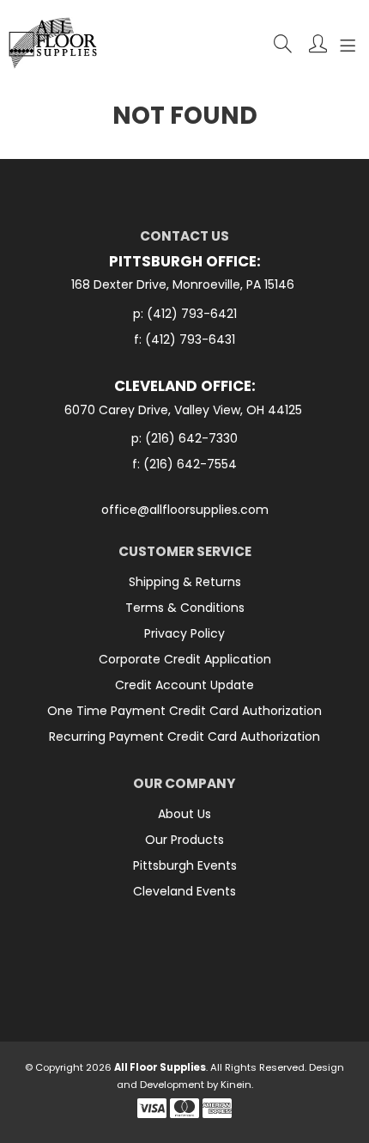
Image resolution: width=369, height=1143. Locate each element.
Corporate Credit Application (185, 659)
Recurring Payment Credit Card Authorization (184, 736)
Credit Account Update (184, 685)
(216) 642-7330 (191, 438)
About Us (184, 813)
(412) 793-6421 (192, 313)
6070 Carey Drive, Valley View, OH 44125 (184, 410)
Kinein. (237, 1084)
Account (318, 43)
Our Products (184, 839)
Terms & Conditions (185, 607)
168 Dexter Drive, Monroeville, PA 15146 (184, 285)
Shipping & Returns (185, 581)
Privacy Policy (184, 633)
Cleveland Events (184, 891)
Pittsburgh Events (185, 865)
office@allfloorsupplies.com (185, 510)
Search (283, 43)
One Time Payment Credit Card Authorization (184, 710)
